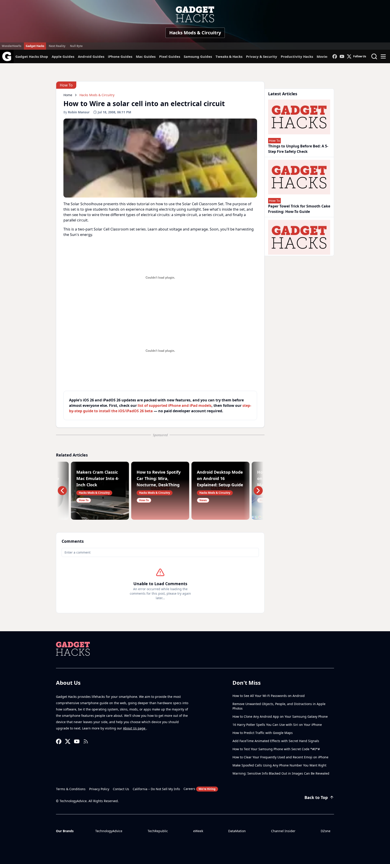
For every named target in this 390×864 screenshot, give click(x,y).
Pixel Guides (169, 56)
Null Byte (76, 46)
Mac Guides (146, 56)
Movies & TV (327, 56)
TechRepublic (158, 831)
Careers (199, 789)
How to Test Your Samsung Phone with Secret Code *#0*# (276, 749)
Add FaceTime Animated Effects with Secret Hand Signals (275, 741)
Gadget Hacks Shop (31, 56)
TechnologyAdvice (108, 831)
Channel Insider (283, 831)
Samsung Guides (198, 56)
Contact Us (121, 789)
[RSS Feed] (85, 741)
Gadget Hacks (35, 46)
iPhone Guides (120, 56)
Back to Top (316, 797)
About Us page (134, 728)
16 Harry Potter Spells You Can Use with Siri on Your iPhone (277, 724)
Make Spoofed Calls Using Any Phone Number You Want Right (279, 765)
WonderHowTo (11, 46)
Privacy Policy (99, 789)
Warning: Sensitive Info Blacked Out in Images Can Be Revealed (280, 773)
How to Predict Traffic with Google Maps (262, 733)
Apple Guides (63, 56)
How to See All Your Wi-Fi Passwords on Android (268, 696)
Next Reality (57, 46)
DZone (325, 831)
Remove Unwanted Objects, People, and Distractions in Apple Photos (278, 706)
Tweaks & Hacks (229, 56)
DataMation (237, 831)
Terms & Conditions (71, 789)
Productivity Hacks (297, 56)
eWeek (198, 831)
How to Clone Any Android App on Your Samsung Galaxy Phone (280, 716)
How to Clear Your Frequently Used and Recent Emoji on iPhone (280, 757)
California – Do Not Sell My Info (156, 789)
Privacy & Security (261, 56)
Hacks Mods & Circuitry (195, 33)
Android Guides (91, 56)
